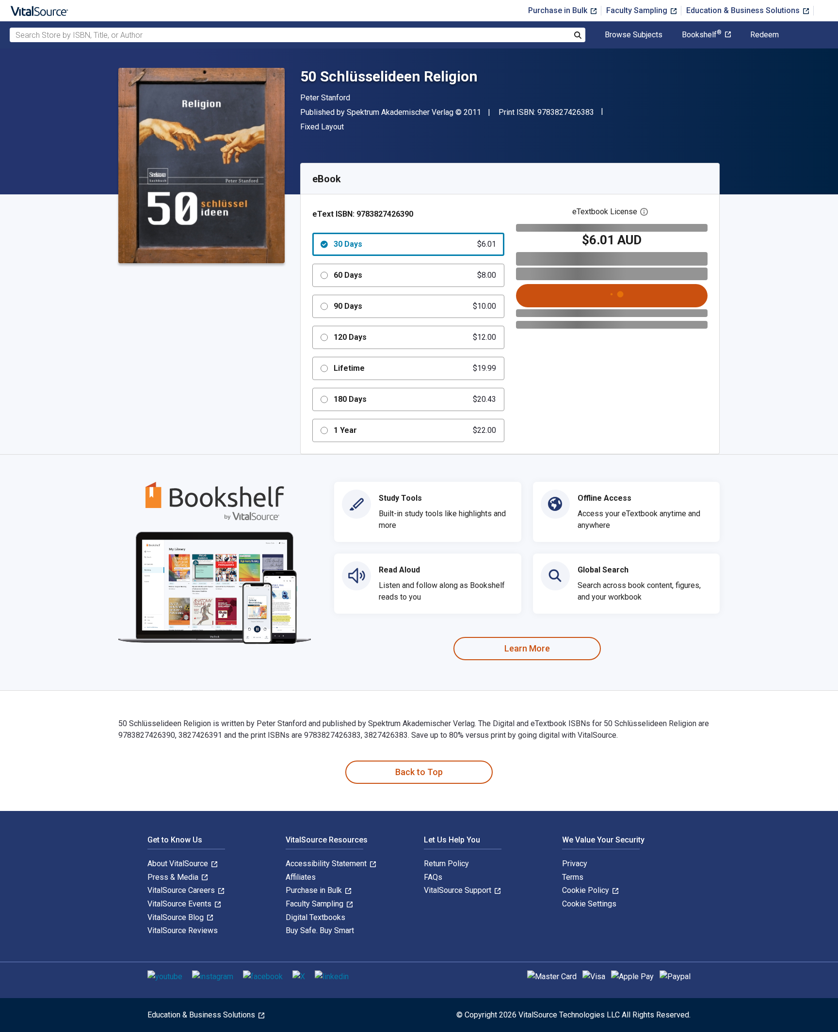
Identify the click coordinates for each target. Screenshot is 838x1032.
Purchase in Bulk (558, 10)
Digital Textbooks (315, 917)
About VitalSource (178, 863)
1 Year (415, 430)
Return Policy (446, 863)
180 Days (415, 399)
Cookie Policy (586, 890)
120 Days (415, 337)
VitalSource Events (180, 903)
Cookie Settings (589, 903)
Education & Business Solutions (744, 10)
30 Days (415, 244)
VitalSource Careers (182, 890)
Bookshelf (702, 35)
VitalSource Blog (176, 917)
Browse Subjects (633, 35)
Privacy (574, 863)
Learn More (527, 648)
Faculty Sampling (637, 10)
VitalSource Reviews (182, 930)
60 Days (415, 275)
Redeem (764, 35)
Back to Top (419, 772)
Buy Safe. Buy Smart (320, 930)
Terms (572, 877)
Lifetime (415, 368)
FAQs (433, 877)
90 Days (415, 306)
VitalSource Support (458, 890)
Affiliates (301, 877)
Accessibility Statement (327, 863)
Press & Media (173, 877)
